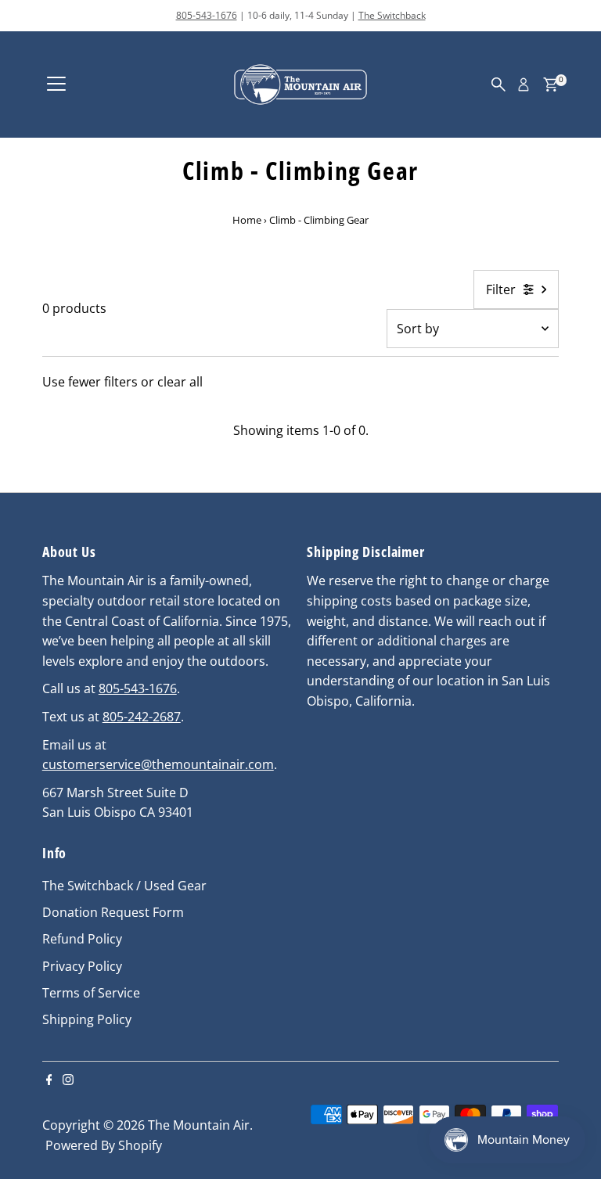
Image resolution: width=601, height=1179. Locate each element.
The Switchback (392, 15)
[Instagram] (68, 1080)
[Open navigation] (56, 84)
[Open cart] (550, 84)
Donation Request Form (113, 912)
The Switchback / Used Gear (124, 885)
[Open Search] (498, 84)
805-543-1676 (206, 15)
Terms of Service (91, 992)
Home (246, 220)
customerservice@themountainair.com (158, 764)
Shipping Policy (86, 1019)
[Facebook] (49, 1080)
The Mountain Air (199, 1125)
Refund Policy (82, 938)
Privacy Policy (82, 966)
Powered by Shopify (103, 1145)
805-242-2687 (142, 716)
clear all (180, 381)
